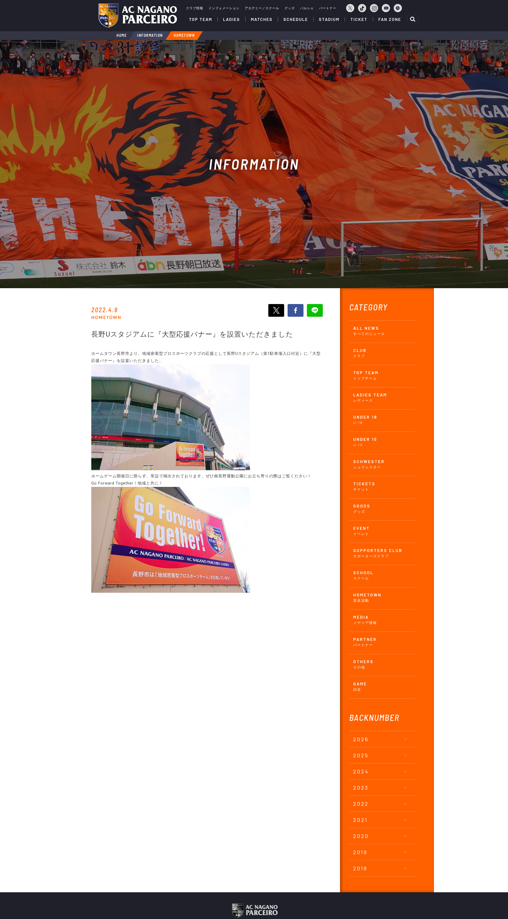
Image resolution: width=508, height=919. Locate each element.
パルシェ (307, 8)
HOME (121, 35)
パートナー (327, 8)
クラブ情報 (194, 8)
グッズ (289, 8)
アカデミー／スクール (262, 8)
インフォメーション (223, 8)
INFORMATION (150, 35)
